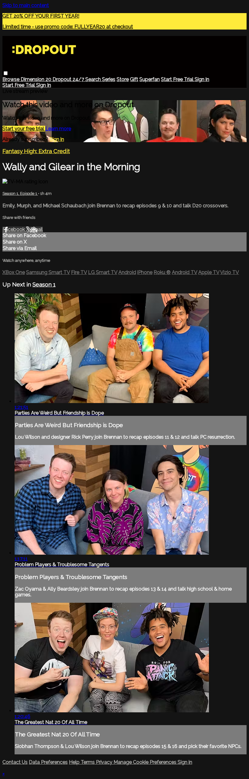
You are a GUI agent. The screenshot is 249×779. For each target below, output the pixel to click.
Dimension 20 (37, 79)
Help (75, 762)
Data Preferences (48, 762)
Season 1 (44, 284)
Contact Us (15, 762)
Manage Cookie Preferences (146, 762)
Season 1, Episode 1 (20, 193)
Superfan (149, 79)
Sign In (43, 85)
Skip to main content (25, 5)
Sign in (202, 79)
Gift (134, 79)
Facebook (14, 229)
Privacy (105, 762)
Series (108, 79)
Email (36, 229)
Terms (88, 762)
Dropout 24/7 (69, 79)
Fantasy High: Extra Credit (36, 151)
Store (123, 79)
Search (93, 79)
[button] (6, 73)
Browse (11, 79)
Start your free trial (23, 129)
